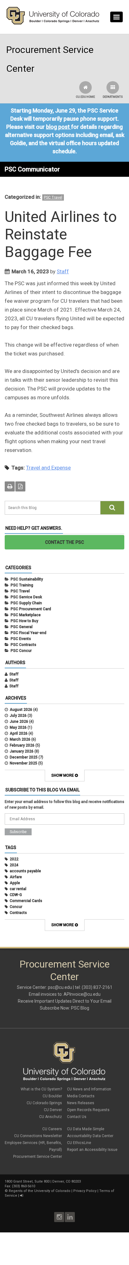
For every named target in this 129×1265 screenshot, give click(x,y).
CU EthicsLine (79, 1143)
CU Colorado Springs (44, 1103)
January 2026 (22, 751)
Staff (63, 271)
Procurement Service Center (37, 1156)
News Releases (80, 1103)
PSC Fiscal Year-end (28, 633)
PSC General (22, 627)
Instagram (59, 1217)
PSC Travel (53, 197)
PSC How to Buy (24, 621)
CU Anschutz (50, 1117)
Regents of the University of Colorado (39, 1191)
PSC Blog (80, 1007)
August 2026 (21, 709)
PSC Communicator (32, 169)
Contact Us (76, 1117)
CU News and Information (89, 1089)
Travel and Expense (48, 468)
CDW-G (16, 895)
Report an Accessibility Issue (92, 1149)
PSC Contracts (23, 645)
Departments (113, 96)
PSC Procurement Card (31, 609)
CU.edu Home (85, 96)
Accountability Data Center (90, 1136)
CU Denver (53, 1110)
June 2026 (19, 721)
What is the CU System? (41, 1089)
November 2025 (23, 763)
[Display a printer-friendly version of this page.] (10, 486)
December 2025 (24, 757)
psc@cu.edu (60, 987)
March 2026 (20, 739)
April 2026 (19, 733)
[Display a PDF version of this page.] (20, 486)
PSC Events (21, 639)
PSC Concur (21, 650)
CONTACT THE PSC (64, 542)
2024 (14, 865)
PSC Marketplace (26, 615)
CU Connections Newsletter (38, 1136)
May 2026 (18, 727)
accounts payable (25, 871)
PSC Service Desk (26, 597)
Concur (16, 907)
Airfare (16, 877)
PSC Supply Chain (26, 603)
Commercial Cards (26, 901)
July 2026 (18, 715)
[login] (21, 1196)
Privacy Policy (84, 1191)
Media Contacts (81, 1096)
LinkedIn (70, 1217)
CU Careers (52, 1129)
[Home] (53, 23)
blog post (58, 126)
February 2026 (22, 745)
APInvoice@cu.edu (82, 994)
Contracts (18, 913)
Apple (15, 883)
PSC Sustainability (27, 579)
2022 (14, 859)
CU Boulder (52, 1096)
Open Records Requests (88, 1110)
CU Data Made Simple (85, 1129)
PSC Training (22, 585)
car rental (18, 889)
